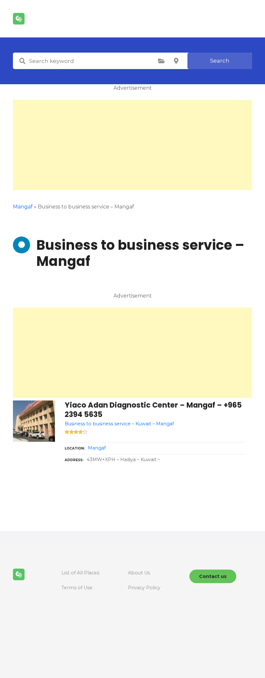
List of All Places (80, 573)
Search (219, 60)
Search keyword (22, 61)
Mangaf (97, 448)
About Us (139, 573)
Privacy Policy (144, 588)
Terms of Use (76, 588)
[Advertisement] (132, 145)
